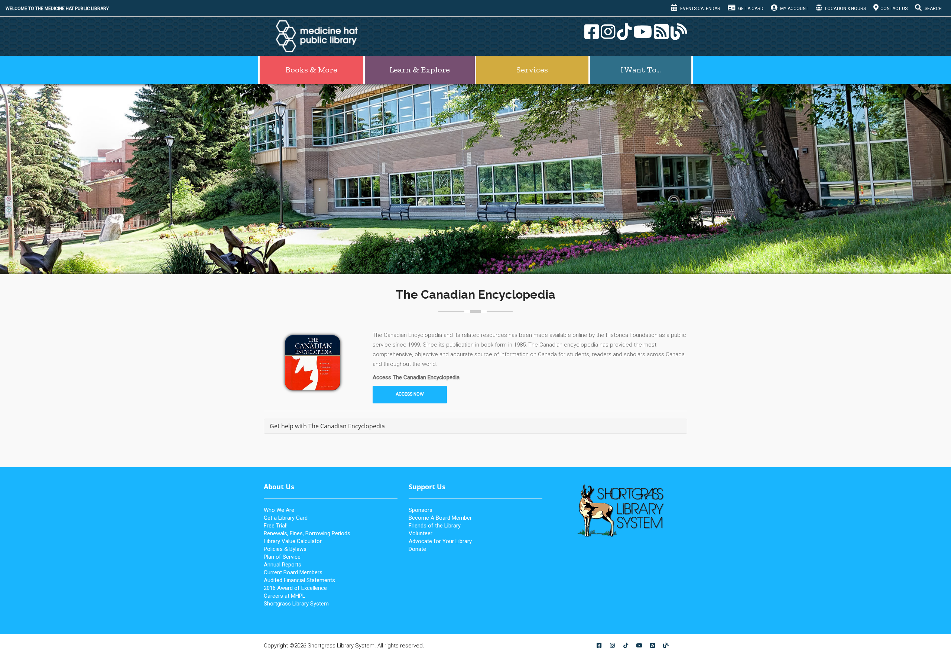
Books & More (311, 70)
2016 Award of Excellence (295, 588)
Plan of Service (282, 556)
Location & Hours (845, 8)
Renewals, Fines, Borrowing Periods (307, 533)
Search (933, 8)
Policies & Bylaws (285, 549)
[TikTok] (623, 36)
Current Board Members (293, 572)
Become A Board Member (440, 517)
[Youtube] (642, 36)
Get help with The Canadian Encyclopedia (327, 426)
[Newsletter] (660, 36)
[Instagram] (607, 36)
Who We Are (279, 510)
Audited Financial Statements (299, 580)
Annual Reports (282, 564)
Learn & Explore (419, 70)
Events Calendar (699, 8)
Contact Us (894, 8)
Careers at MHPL (284, 595)
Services (532, 70)
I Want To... (640, 70)
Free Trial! (276, 525)
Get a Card (750, 8)
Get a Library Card (286, 517)
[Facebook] (590, 36)
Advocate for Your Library (440, 541)
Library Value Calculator (293, 541)
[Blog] (678, 36)
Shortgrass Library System (296, 603)
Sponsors (420, 510)
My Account (793, 8)
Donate (417, 549)
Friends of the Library (435, 525)
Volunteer (420, 533)
